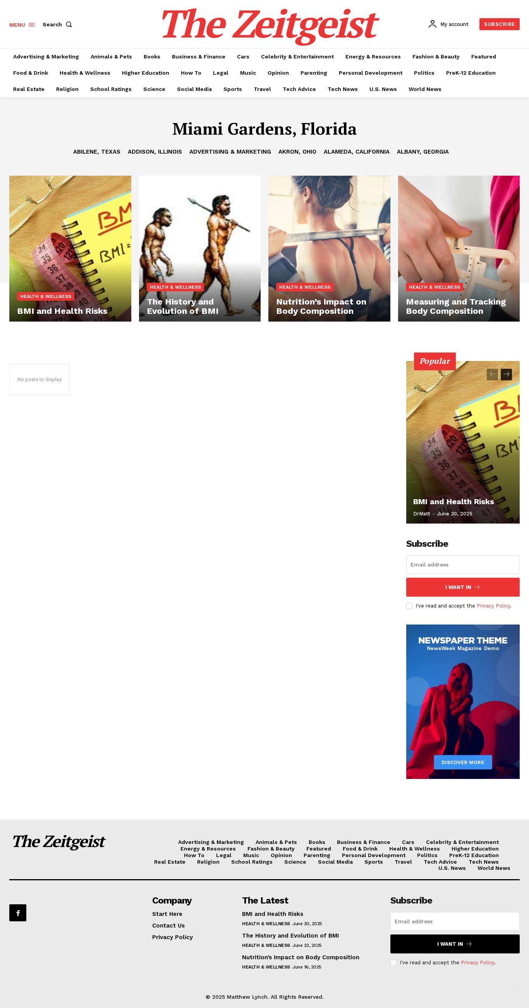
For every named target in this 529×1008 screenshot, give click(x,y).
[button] (59, 24)
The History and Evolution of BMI (290, 935)
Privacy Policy (493, 606)
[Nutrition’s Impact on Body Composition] (329, 249)
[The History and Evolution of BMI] (200, 249)
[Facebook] (17, 912)
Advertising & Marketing (230, 151)
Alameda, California (357, 151)
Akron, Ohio (297, 151)
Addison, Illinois (155, 151)
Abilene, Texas (96, 151)
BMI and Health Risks (453, 501)
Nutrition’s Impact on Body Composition (300, 957)
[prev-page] (492, 374)
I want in (458, 587)
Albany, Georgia (423, 151)
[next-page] (506, 374)
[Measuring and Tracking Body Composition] (459, 249)
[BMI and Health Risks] (70, 249)
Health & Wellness (45, 296)
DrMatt (421, 514)
